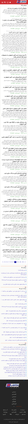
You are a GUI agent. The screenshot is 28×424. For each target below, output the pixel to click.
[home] (10, 2)
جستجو (24, 414)
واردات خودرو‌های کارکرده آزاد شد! (17, 337)
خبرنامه (17, 414)
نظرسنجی (14, 412)
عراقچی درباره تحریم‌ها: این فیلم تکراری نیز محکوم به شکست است (14, 314)
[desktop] (8, 3)
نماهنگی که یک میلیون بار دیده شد (17, 8)
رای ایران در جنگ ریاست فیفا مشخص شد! (15, 311)
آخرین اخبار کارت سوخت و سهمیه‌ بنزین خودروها (14, 332)
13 (22, 262)
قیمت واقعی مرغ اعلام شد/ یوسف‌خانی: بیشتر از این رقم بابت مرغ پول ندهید (14, 273)
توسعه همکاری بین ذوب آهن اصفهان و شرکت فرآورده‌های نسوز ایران (16, 97)
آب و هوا (5, 410)
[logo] (20, 2)
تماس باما (14, 410)
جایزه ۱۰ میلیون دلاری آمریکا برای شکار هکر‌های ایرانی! (13, 334)
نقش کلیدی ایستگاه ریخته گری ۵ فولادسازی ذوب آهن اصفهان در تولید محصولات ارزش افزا (14, 251)
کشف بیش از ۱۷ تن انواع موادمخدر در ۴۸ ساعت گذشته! (14, 328)
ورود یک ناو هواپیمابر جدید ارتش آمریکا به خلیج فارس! (14, 324)
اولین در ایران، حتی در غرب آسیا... (17, 33)
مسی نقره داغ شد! (21, 270)
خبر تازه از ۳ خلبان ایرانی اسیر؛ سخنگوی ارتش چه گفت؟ (14, 277)
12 (20, 262)
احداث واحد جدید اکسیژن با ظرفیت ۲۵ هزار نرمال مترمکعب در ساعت (15, 226)
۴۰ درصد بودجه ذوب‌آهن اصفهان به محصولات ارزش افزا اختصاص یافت (14, 56)
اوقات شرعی (23, 412)
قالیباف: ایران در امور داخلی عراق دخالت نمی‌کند (14, 317)
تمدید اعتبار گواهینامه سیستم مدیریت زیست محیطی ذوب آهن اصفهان (14, 160)
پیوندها (5, 412)
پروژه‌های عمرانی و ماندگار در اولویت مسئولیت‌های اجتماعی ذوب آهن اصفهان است (15, 201)
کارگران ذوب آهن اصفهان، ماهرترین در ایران (15, 70)
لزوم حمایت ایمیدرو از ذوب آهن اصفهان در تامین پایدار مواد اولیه (15, 88)
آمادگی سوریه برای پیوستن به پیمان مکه (15, 320)
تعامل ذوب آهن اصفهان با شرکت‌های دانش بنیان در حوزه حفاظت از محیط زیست (15, 109)
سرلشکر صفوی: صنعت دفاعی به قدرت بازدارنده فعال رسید (14, 284)
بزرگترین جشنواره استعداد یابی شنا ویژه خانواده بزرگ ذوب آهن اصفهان (16, 238)
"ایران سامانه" (11, 422)
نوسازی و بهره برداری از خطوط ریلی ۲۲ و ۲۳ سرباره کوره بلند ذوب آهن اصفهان (15, 149)
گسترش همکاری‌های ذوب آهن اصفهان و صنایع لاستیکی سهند (15, 78)
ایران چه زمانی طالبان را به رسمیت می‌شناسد (15, 340)
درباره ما (23, 410)
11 (17, 262)
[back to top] (22, 380)
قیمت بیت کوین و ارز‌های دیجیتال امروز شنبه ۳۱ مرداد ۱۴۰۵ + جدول (14, 280)
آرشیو (4, 414)
